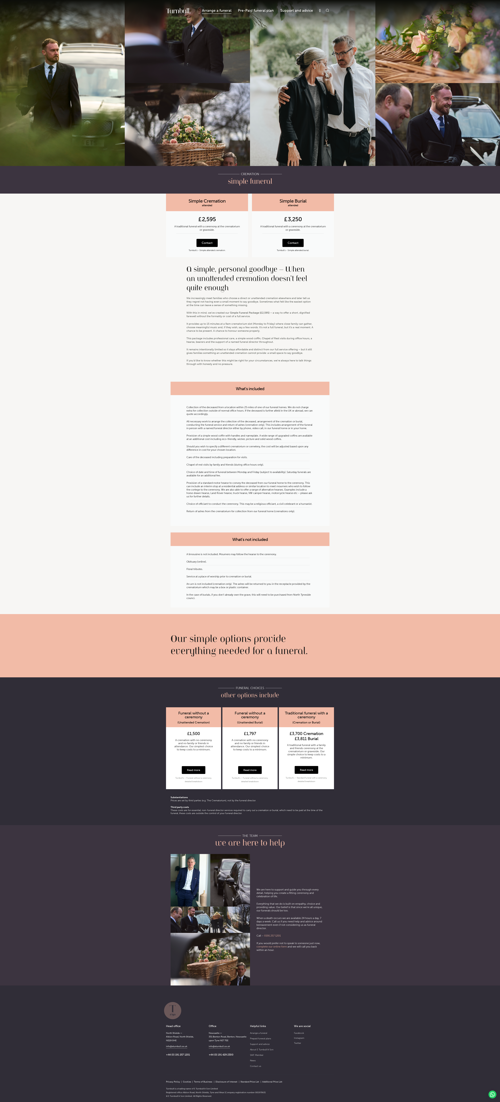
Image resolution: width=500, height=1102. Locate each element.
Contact (207, 243)
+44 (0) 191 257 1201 (178, 1054)
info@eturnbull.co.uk (176, 1046)
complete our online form (272, 946)
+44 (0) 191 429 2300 (221, 1054)
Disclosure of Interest (226, 1081)
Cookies (187, 1081)
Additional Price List (272, 1081)
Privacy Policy (173, 1081)
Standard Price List (249, 1081)
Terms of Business (203, 1081)
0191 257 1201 (272, 935)
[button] (492, 1094)
